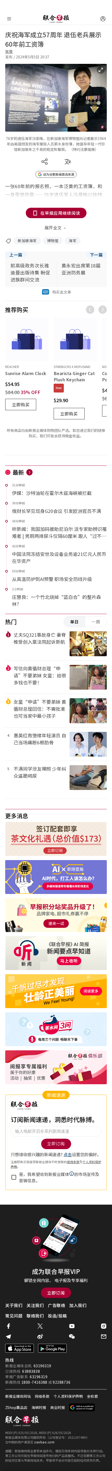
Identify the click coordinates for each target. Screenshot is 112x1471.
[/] (56, 19)
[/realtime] (29, 472)
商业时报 (57, 1407)
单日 (74, 621)
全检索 (92, 1396)
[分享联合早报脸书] (8, 1326)
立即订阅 (56, 1293)
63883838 (31, 1371)
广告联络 (56, 1305)
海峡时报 (39, 1407)
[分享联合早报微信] (72, 1336)
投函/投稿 (57, 1316)
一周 (95, 621)
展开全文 (53, 227)
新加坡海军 (27, 240)
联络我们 (35, 1316)
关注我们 (35, 1305)
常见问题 (13, 1316)
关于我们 (13, 1305)
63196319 (42, 1365)
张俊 (9, 51)
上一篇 (15, 255)
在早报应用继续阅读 (60, 213)
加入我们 (77, 1305)
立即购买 (21, 404)
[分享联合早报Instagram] (104, 1326)
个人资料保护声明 (68, 1396)
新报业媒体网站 (18, 1396)
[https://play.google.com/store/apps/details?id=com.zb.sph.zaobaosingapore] (52, 1348)
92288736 (61, 1382)
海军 (72, 240)
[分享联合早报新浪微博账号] (40, 1336)
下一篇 (96, 255)
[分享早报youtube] (72, 1326)
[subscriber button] (103, 19)
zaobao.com (44, 1442)
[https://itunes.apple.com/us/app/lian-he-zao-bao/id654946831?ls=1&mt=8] (19, 1348)
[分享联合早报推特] (40, 1326)
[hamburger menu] (9, 19)
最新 (18, 472)
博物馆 (53, 240)
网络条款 (42, 1396)
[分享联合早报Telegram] (8, 1336)
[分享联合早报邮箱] (104, 1336)
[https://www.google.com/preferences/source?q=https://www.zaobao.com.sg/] (82, 1407)
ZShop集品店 (16, 1407)
